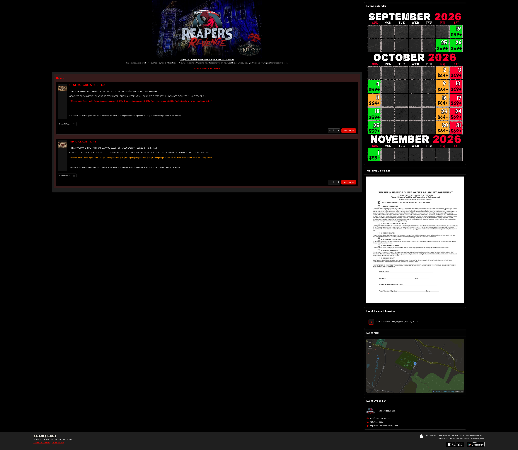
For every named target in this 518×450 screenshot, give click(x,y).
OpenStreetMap (448, 391)
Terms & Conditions (41, 442)
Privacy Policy (58, 442)
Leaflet (437, 391)
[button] (415, 364)
